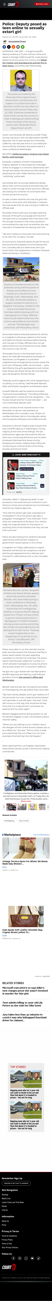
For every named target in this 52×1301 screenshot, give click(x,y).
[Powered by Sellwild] (46, 976)
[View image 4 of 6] (43, 806)
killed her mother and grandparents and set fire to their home (24, 63)
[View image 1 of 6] (11, 806)
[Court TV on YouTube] (32, 1258)
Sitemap (5, 1195)
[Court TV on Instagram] (19, 1258)
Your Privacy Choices (10, 1247)
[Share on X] (9, 47)
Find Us (5, 1210)
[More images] (48, 807)
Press (4, 1225)
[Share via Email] (18, 47)
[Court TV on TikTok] (38, 1258)
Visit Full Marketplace (41, 835)
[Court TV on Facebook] (13, 1258)
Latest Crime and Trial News (13, 1202)
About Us (5, 1221)
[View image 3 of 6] (32, 806)
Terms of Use (7, 1243)
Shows (4, 1206)
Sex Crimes (24, 821)
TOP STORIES (18, 1067)
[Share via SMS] (22, 47)
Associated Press (17, 41)
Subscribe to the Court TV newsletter (16, 1183)
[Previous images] (4, 807)
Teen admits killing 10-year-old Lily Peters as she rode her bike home (22, 1004)
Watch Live (42, 4)
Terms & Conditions (9, 1236)
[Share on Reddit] (13, 47)
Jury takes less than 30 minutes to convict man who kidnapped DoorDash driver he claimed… (24, 1018)
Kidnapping (9, 821)
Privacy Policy (7, 1240)
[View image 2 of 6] (22, 806)
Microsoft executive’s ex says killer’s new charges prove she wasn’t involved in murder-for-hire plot (25, 991)
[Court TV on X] (26, 1258)
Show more (26, 801)
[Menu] (4, 4)
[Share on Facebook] (4, 47)
